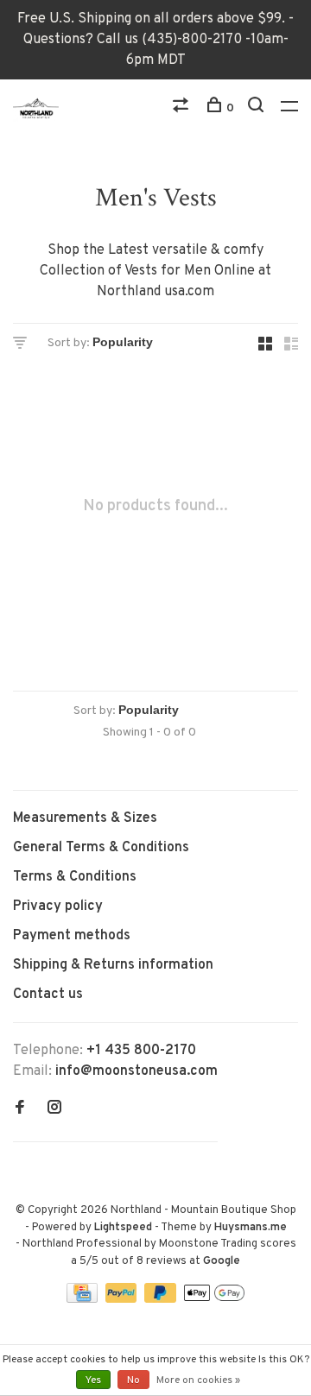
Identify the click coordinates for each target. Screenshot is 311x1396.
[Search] (258, 108)
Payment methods (71, 935)
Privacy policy (58, 906)
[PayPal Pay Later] (162, 1299)
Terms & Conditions (74, 877)
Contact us (48, 994)
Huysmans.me (250, 1228)
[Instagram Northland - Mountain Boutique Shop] (54, 1109)
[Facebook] (20, 1109)
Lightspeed (123, 1228)
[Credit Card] (84, 1299)
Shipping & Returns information (113, 965)
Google (221, 1261)
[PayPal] (123, 1299)
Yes (93, 1380)
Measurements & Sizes (85, 818)
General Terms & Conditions (101, 847)
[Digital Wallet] (214, 1299)
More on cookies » (198, 1380)
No (133, 1380)
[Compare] (183, 108)
